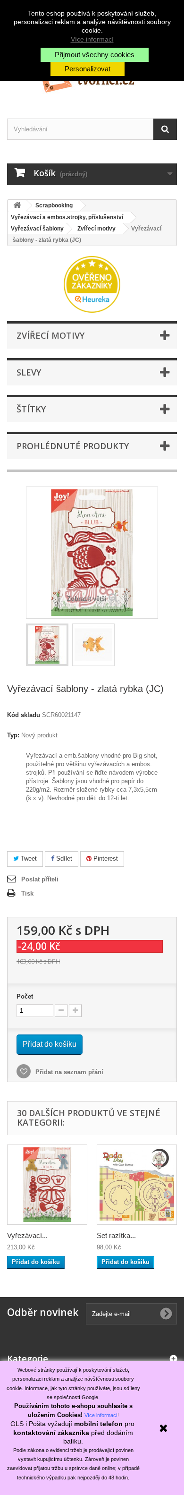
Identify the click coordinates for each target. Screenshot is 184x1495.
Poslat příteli (40, 879)
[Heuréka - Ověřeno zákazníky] (92, 283)
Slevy (29, 372)
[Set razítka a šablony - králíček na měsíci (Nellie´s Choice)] (137, 1185)
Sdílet (63, 858)
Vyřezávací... (27, 1235)
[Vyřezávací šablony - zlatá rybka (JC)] (47, 645)
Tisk (27, 893)
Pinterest (105, 858)
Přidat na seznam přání (68, 1072)
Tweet (28, 858)
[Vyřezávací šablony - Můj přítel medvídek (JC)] (47, 1185)
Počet (25, 996)
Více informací (92, 39)
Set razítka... (116, 1235)
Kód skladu (23, 714)
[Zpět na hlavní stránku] (17, 206)
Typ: (13, 735)
